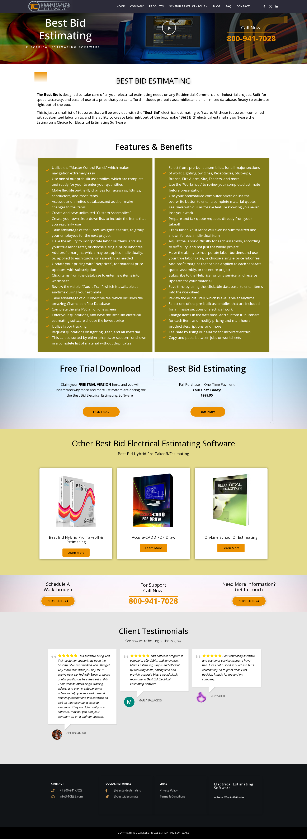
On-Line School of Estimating (231, 537)
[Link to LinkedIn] (277, 6)
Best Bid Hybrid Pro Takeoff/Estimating (153, 453)
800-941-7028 (251, 38)
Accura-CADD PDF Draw (153, 537)
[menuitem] (120, 6)
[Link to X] (270, 6)
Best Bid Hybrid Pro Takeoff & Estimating (76, 539)
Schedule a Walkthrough (58, 587)
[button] (169, 28)
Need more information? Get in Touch (249, 587)
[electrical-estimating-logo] (49, 6)
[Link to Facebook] (264, 6)
